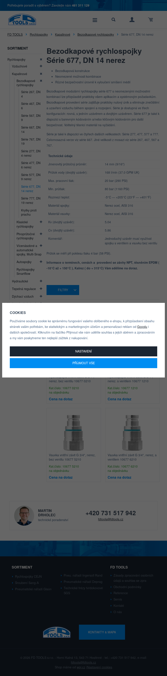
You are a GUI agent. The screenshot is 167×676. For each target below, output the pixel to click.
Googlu (142, 326)
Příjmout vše (83, 363)
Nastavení (83, 351)
